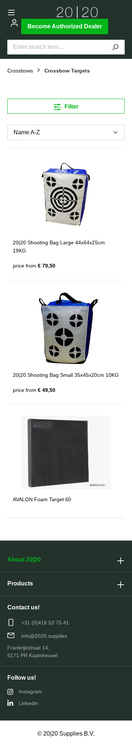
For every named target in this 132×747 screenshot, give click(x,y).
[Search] (115, 47)
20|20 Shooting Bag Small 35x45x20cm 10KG (66, 375)
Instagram (30, 691)
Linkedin (28, 703)
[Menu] (11, 12)
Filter (70, 106)
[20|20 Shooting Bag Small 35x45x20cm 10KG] (66, 328)
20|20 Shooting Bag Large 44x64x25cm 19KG (59, 247)
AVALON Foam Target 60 (42, 499)
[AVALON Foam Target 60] (66, 452)
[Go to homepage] (77, 12)
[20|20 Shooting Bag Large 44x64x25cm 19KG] (66, 196)
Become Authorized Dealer (64, 26)
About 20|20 (24, 559)
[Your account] (14, 23)
